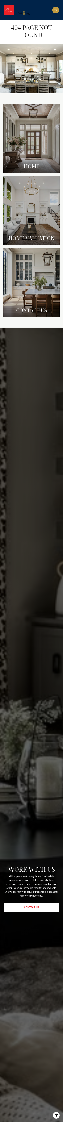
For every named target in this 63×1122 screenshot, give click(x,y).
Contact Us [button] (31, 907)
